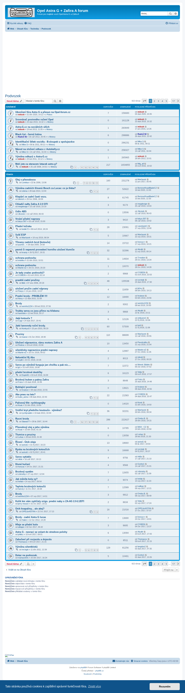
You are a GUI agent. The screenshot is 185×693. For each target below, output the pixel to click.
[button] (144, 101)
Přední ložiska (23, 226)
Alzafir (140, 249)
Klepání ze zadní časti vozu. (31, 196)
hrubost (141, 296)
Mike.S (25, 144)
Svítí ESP (20, 234)
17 (86, 422)
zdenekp (22, 474)
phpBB (83, 667)
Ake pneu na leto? (25, 394)
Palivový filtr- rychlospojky (30, 402)
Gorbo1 (141, 464)
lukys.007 (22, 221)
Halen (24, 520)
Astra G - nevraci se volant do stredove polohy (41, 532)
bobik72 (25, 229)
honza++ (141, 242)
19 (93, 422)
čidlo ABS (21, 211)
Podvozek (13, 96)
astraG (25, 445)
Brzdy (18, 303)
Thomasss (22, 542)
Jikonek (21, 214)
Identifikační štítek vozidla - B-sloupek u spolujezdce (44, 141)
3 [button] (158, 101)
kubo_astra (23, 397)
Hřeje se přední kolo (26, 524)
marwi (24, 337)
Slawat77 (26, 421)
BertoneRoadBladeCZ (147, 188)
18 (89, 422)
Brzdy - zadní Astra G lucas (30, 517)
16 (82, 422)
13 (89, 167)
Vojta (140, 372)
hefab (20, 481)
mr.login (25, 549)
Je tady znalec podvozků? (29, 272)
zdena (24, 191)
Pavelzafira (142, 342)
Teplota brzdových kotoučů (30, 486)
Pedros (21, 345)
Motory (50, 122)
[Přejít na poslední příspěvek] (146, 112)
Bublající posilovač (26, 387)
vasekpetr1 (143, 226)
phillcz (20, 534)
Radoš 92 (22, 137)
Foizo (20, 382)
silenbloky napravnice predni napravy (36, 350)
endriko (21, 260)
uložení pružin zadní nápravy (31, 288)
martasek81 (23, 558)
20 (97, 422)
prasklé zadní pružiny (27, 280)
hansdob (22, 313)
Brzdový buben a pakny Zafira (32, 379)
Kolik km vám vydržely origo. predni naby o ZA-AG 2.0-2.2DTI (49, 501)
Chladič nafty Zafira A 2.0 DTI (31, 204)
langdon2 (142, 546)
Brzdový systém (24, 471)
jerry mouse (23, 504)
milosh (21, 114)
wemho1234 (27, 306)
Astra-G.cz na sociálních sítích (32, 127)
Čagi (20, 321)
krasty (24, 252)
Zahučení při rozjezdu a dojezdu (33, 539)
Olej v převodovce (25, 179)
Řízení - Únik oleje (25, 442)
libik (23, 283)
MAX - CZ (142, 427)
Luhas (20, 437)
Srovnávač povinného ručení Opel (34, 119)
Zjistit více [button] (94, 686)
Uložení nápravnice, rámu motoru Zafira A (38, 342)
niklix (20, 459)
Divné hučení (22, 464)
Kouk (20, 405)
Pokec (49, 114)
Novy (20, 298)
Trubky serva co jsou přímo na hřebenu (37, 310)
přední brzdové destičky (28, 372)
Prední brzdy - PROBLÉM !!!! (31, 296)
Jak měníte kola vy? (26, 479)
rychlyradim (27, 413)
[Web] (21, 12)
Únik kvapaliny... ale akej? (29, 508)
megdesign (23, 206)
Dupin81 (25, 375)
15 (97, 167)
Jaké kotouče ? (23, 318)
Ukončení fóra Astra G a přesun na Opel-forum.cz (42, 112)
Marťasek (142, 179)
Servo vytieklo (23, 456)
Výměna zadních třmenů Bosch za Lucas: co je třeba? (45, 188)
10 (93, 183)
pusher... (22, 245)
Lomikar (25, 182)
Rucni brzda (22, 418)
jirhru (140, 288)
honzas (21, 467)
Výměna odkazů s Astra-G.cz (31, 156)
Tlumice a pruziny (25, 434)
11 (82, 167)
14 (93, 167)
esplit (20, 360)
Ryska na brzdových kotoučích (32, 449)
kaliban (141, 486)
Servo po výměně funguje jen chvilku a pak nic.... (43, 364)
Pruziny (19, 334)
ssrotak (141, 280)
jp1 (19, 367)
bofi (139, 325)
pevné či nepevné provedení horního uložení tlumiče (44, 249)
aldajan (21, 527)
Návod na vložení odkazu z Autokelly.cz (37, 149)
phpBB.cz (99, 671)
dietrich (21, 199)
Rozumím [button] (164, 686)
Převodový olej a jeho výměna (32, 427)
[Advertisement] (92, 61)
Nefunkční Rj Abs (25, 357)
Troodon (141, 258)
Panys (21, 291)
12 (86, 167)
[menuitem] (27, 23)
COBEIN (22, 275)
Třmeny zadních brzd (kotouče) (32, 242)
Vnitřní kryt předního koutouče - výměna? (38, 410)
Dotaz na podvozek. (26, 555)
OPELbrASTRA (28, 511)
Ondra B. (142, 418)
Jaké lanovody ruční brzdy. (30, 325)
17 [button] (173, 101)
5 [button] (166, 101)
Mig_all (141, 164)
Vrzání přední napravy (27, 219)
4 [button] (162, 101)
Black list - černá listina (28, 134)
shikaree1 (142, 318)
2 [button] (154, 101)
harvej (20, 489)
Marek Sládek (144, 364)
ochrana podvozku (25, 258)
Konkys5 (26, 328)
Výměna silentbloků (26, 546)
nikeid (140, 357)
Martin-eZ (22, 268)
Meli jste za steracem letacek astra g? (36, 164)
